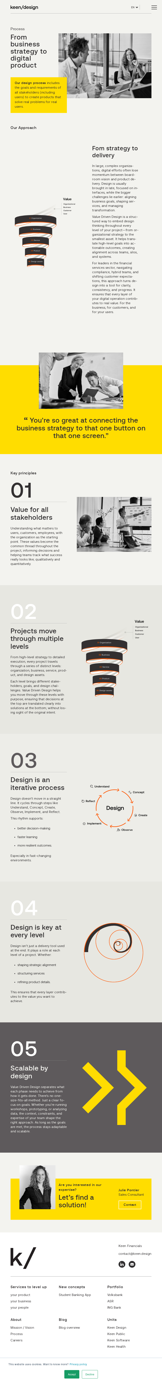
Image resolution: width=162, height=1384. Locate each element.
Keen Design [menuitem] (116, 1327)
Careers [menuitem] (16, 1340)
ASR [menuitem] (110, 1301)
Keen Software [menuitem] (118, 1340)
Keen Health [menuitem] (116, 1346)
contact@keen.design (135, 1253)
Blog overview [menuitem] (69, 1327)
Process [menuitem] (17, 1334)
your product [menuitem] (20, 1295)
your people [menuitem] (20, 1307)
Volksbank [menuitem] (115, 1295)
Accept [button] (72, 1374)
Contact (130, 1204)
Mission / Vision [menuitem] (22, 1327)
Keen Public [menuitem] (116, 1334)
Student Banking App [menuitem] (75, 1295)
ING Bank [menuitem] (114, 1307)
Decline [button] (89, 1374)
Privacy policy (78, 1364)
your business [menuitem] (21, 1301)
